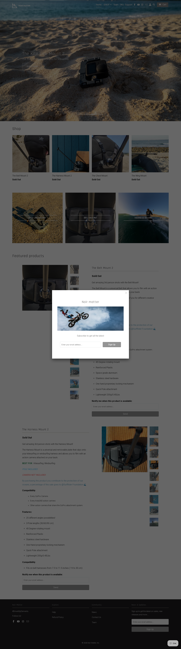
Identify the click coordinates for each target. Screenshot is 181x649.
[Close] (126, 293)
